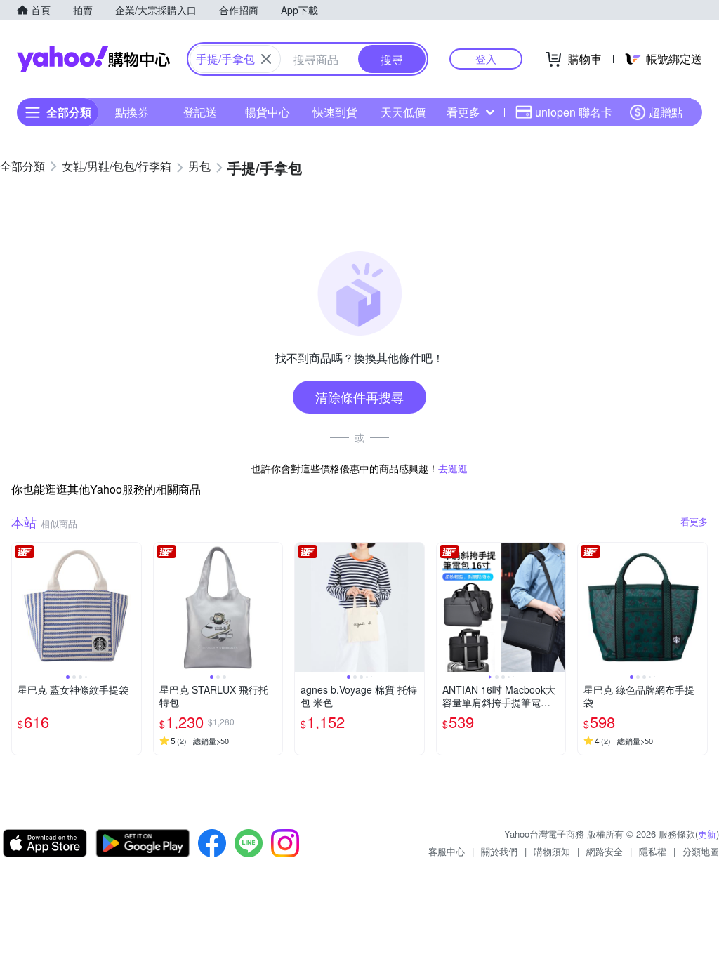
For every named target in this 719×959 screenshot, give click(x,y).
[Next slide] (132, 607)
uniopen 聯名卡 (573, 112)
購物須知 (552, 851)
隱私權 (652, 851)
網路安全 (604, 851)
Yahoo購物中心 (93, 59)
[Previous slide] (21, 607)
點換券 (132, 112)
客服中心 (446, 851)
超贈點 (665, 112)
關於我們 (499, 851)
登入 (485, 58)
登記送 (200, 112)
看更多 (463, 112)
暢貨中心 (267, 112)
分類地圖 (700, 851)
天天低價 (403, 112)
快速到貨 (334, 112)
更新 (707, 833)
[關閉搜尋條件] (266, 59)
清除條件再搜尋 (359, 397)
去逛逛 (453, 468)
